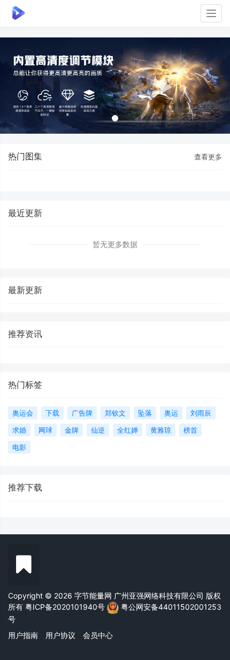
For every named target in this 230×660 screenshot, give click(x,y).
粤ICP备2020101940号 (65, 606)
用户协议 (60, 635)
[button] (17, 85)
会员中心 (98, 635)
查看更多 (208, 156)
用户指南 (23, 635)
